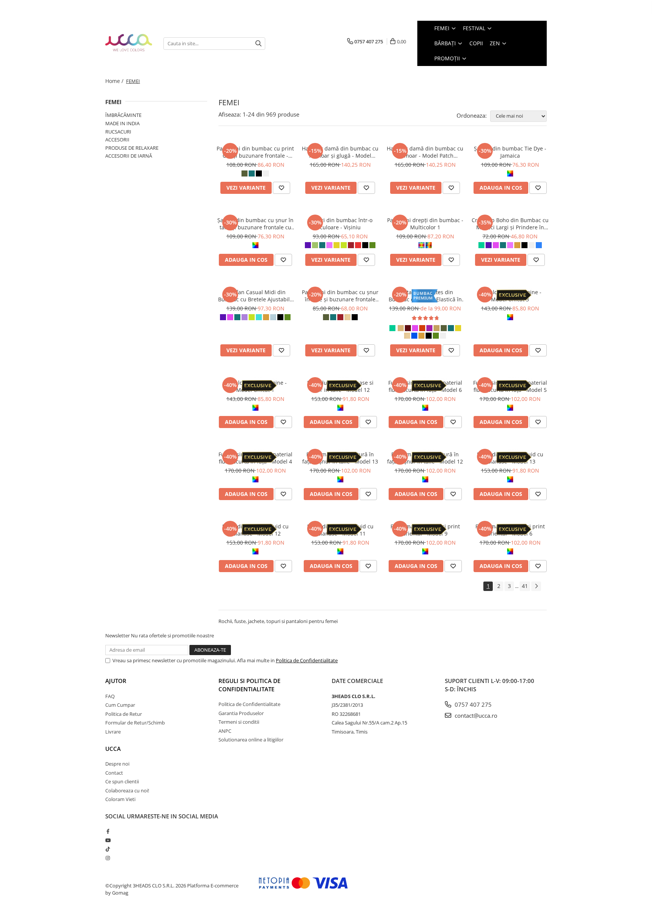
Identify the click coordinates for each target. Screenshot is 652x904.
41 (525, 585)
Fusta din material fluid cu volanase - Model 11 (340, 530)
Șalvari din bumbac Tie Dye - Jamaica (510, 152)
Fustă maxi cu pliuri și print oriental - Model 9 (425, 530)
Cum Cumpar (120, 704)
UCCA (113, 748)
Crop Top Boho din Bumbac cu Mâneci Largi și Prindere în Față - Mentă (510, 223)
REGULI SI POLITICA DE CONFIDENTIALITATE (249, 684)
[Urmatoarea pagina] (536, 586)
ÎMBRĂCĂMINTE (123, 115)
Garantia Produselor (241, 713)
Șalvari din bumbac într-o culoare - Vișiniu (340, 223)
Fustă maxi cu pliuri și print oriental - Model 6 (510, 530)
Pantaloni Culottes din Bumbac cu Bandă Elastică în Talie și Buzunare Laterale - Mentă (425, 296)
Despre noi (117, 763)
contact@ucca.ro (475, 715)
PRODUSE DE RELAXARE (131, 147)
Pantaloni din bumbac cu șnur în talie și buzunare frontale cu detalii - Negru (340, 296)
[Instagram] (107, 858)
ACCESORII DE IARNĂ (128, 155)
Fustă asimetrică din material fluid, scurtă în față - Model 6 (425, 386)
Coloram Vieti (120, 799)
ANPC (224, 730)
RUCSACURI (118, 131)
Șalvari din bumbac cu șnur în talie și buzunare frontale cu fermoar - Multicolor (255, 223)
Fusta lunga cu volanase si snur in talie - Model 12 (340, 386)
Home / (115, 80)
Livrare (113, 731)
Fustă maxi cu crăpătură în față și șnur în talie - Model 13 (340, 458)
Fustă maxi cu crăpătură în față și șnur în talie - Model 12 (425, 458)
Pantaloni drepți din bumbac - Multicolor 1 (425, 223)
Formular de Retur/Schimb (135, 722)
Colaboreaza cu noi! (127, 790)
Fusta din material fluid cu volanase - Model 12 (255, 530)
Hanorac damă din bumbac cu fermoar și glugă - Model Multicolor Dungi (340, 152)
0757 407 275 (472, 704)
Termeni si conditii (238, 721)
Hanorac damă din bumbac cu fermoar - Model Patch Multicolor (425, 152)
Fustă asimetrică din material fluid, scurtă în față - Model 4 (255, 458)
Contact (114, 772)
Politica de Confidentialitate (307, 660)
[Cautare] (258, 43)
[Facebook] (107, 831)
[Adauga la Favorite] (281, 188)
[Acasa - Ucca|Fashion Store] (128, 43)
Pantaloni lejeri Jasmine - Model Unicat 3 (509, 296)
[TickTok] (107, 849)
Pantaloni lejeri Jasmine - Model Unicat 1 (255, 386)
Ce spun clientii (122, 781)
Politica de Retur (123, 714)
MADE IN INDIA (122, 123)
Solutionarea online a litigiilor (250, 739)
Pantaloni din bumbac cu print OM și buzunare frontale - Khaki (255, 152)
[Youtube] (107, 840)
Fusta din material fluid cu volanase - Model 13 (510, 458)
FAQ (110, 696)
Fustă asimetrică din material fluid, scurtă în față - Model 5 (510, 386)
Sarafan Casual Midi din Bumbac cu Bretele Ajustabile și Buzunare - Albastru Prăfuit (255, 296)
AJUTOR (115, 681)
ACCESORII (117, 139)
